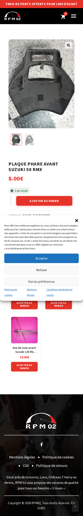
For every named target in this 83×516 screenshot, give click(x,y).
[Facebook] (41, 444)
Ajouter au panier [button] (24, 304)
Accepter (42, 258)
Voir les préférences (41, 282)
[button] (76, 220)
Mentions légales (22, 457)
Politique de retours (51, 465)
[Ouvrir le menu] (74, 16)
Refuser (41, 270)
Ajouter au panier (44, 201)
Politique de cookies (58, 457)
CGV (26, 465)
